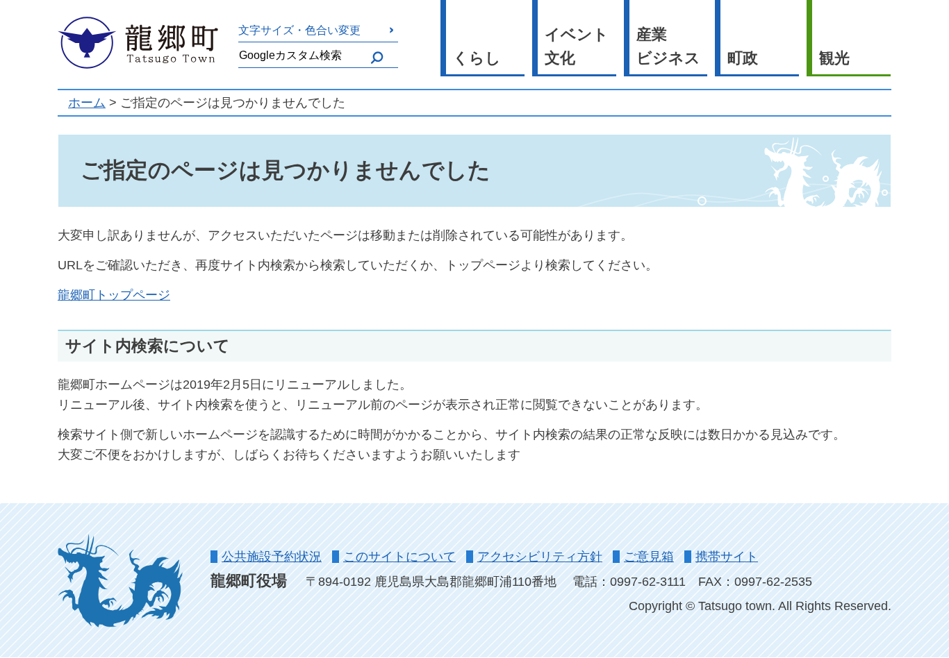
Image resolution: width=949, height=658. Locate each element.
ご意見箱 (649, 557)
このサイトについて (399, 557)
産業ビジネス (668, 46)
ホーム (87, 103)
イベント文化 (577, 46)
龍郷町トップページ (114, 295)
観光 (834, 58)
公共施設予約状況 (272, 557)
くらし (477, 58)
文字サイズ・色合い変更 (299, 30)
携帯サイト (726, 557)
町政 (742, 58)
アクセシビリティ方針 (539, 557)
